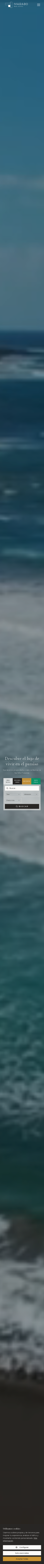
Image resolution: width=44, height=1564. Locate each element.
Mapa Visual (36, 781)
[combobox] (13, 794)
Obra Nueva (8, 781)
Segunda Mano (17, 781)
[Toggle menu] (38, 5)
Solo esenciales (22, 1553)
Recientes (26, 781)
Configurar (24, 1547)
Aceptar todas (22, 1559)
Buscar (23, 806)
